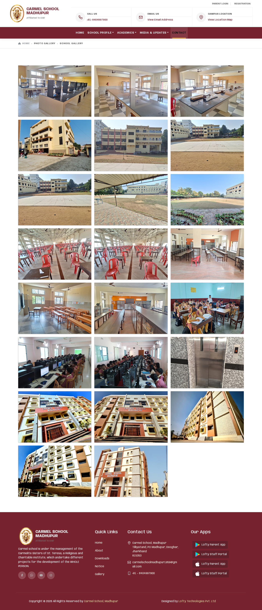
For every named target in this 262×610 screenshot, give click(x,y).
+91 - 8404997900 (143, 573)
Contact (179, 32)
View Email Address (160, 20)
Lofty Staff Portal (214, 554)
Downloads (102, 558)
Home (80, 32)
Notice (99, 566)
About (99, 550)
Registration (242, 3)
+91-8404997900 (97, 20)
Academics (125, 32)
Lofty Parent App (213, 544)
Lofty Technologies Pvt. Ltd (197, 601)
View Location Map (220, 20)
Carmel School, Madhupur (101, 601)
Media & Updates (153, 32)
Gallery (99, 574)
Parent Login (220, 3)
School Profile (99, 32)
